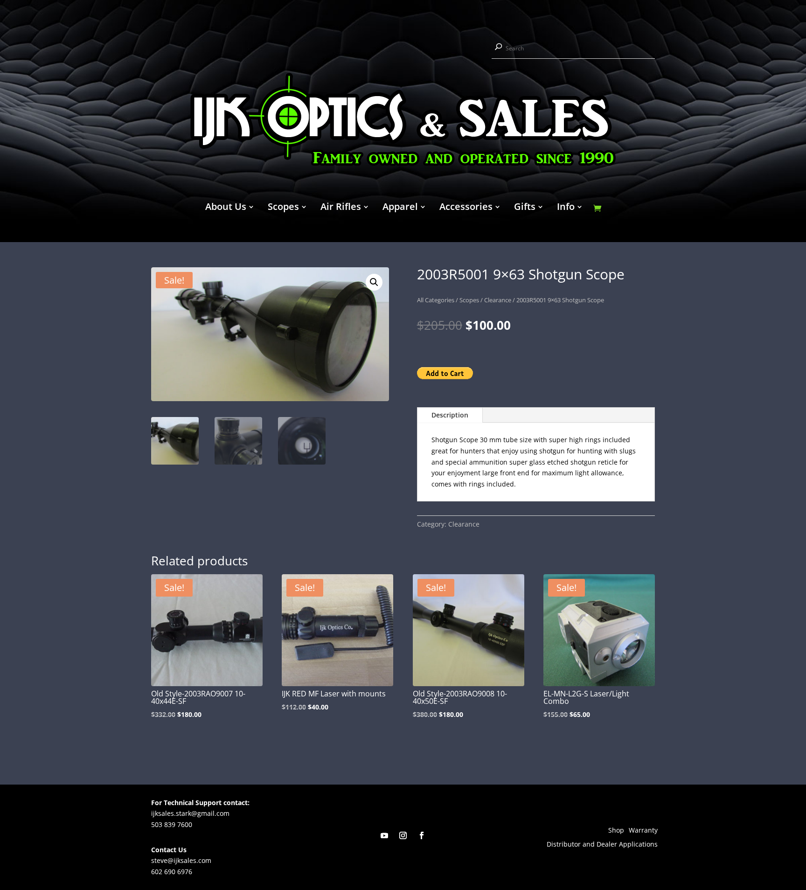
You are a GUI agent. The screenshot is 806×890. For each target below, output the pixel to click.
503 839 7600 (171, 824)
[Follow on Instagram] (403, 835)
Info (566, 208)
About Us (225, 208)
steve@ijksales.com (181, 860)
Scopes (283, 208)
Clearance (497, 300)
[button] (374, 282)
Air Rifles (340, 208)
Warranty (643, 830)
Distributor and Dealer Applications (602, 844)
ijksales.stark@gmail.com (190, 813)
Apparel (400, 208)
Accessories (466, 208)
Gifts (524, 208)
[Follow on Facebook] (421, 835)
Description (449, 414)
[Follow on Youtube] (384, 835)
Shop (616, 830)
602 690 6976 (171, 871)
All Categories (435, 300)
